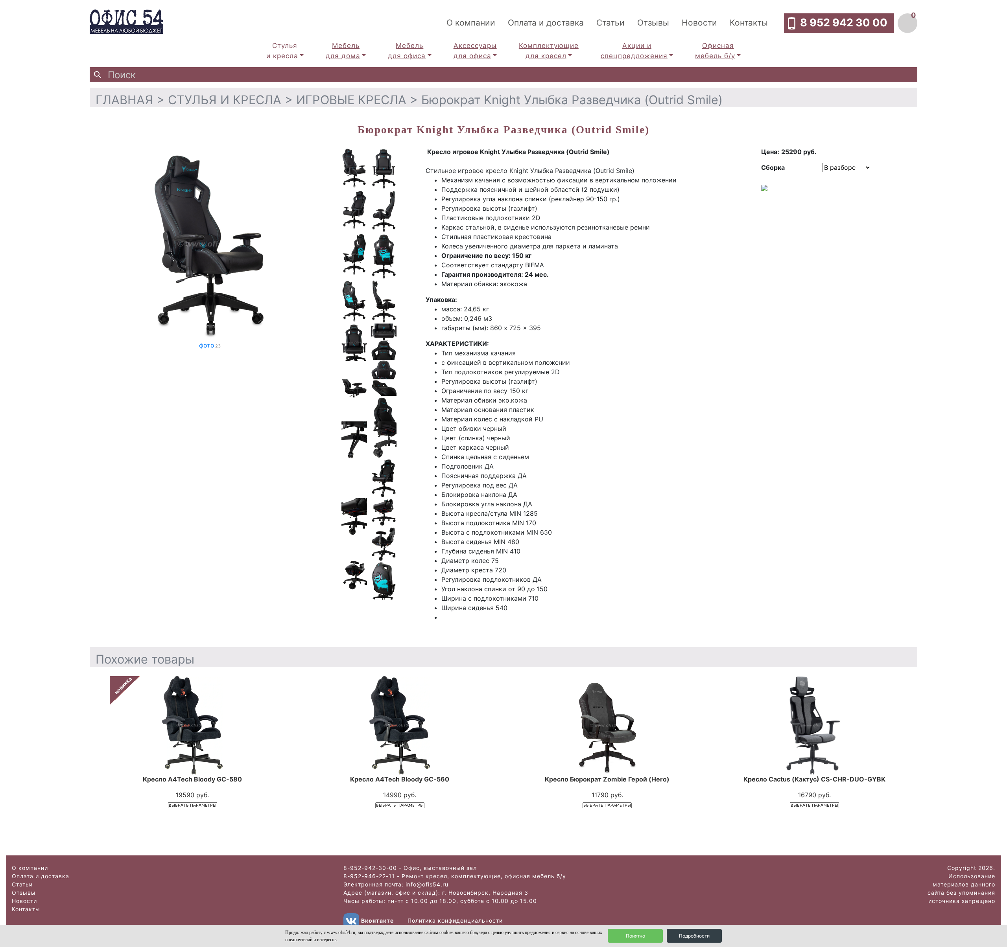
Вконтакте (377, 920)
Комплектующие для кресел (549, 51)
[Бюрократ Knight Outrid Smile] (210, 243)
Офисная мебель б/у (715, 51)
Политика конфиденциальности (455, 920)
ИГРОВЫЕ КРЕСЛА (351, 99)
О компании (470, 23)
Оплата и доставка (546, 23)
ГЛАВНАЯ (124, 99)
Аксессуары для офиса (475, 51)
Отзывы (653, 23)
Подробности (694, 936)
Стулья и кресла (282, 51)
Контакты (749, 23)
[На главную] (126, 21)
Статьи (610, 23)
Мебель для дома (343, 51)
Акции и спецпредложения (634, 51)
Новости (699, 23)
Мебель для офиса (407, 51)
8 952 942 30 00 (843, 22)
